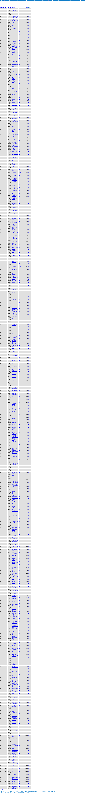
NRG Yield (13, 405)
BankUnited (13, 229)
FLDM (19, 111)
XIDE (19, 558)
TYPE (19, 137)
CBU (19, 221)
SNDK (19, 435)
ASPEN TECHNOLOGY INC (15, 131)
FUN (19, 91)
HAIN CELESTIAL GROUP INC (14, 17)
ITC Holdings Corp (14, 729)
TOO (19, 535)
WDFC (19, 88)
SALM (19, 422)
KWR (19, 34)
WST (19, 324)
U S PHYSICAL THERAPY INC (14, 10)
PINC (19, 252)
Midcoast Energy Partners (14, 651)
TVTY (19, 190)
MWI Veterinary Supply (15, 567)
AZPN (19, 131)
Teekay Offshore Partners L (14, 535)
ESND (19, 532)
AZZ (19, 97)
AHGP (19, 352)
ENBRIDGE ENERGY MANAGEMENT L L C (15, 626)
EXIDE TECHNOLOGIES (14, 558)
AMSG (19, 671)
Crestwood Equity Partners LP (14, 396)
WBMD (19, 573)
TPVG (19, 703)
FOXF (19, 31)
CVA (19, 593)
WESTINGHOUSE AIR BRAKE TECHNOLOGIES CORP (15, 486)
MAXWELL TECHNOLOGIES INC (15, 136)
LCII (19, 152)
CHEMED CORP (14, 218)
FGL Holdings (14, 108)
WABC (19, 488)
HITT (19, 765)
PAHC (19, 427)
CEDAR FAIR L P (14, 91)
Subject (13, 7)
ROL (19, 733)
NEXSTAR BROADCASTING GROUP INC (14, 495)
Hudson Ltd (13, 22)
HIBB (19, 329)
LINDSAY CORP (14, 61)
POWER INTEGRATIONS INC (15, 40)
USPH (19, 10)
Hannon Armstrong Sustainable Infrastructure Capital (15, 717)
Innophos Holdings (14, 527)
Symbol (20, 7)
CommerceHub (14, 172)
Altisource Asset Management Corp (14, 529)
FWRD (19, 212)
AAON (19, 256)
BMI (19, 640)
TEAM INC (13, 726)
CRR (19, 537)
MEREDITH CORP (14, 757)
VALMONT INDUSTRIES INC (14, 83)
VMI (19, 83)
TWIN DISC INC (14, 175)
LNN (19, 61)
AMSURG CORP (14, 671)
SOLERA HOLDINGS (15, 721)
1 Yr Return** (5, 7)
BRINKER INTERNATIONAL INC (15, 602)
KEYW (19, 308)
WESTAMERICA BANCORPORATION (15, 488)
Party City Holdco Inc (15, 103)
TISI (19, 726)
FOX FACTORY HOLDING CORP (14, 31)
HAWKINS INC (14, 723)
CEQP (19, 396)
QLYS (19, 160)
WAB (19, 486)
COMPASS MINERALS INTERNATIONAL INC (15, 302)
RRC (19, 745)
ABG (19, 66)
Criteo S (13, 8)
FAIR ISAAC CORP (14, 19)
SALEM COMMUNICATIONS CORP (15, 688)
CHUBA (20, 172)
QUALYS (13, 160)
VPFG (19, 600)
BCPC (19, 224)
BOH (19, 58)
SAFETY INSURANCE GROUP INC (15, 434)
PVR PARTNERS (14, 774)
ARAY (19, 68)
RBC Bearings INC (14, 158)
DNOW (19, 627)
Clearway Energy (14, 105)
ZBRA (19, 371)
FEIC (19, 385)
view (28, 8)
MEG (19, 521)
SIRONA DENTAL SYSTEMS (14, 410)
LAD (19, 134)
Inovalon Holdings (14, 106)
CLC (19, 441)
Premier (13, 252)
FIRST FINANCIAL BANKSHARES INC (14, 112)
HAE (19, 25)
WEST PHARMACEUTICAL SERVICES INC (15, 325)
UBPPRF (20, 697)
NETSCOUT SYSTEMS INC (14, 49)
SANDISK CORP (14, 435)
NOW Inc (13, 627)
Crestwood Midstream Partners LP (15, 735)
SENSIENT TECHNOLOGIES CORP (14, 200)
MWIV (19, 567)
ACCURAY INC (14, 68)
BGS (19, 645)
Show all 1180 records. (3, 789)
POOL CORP (14, 161)
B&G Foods (13, 645)
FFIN (19, 112)
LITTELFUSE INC (14, 241)
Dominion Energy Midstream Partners (14, 180)
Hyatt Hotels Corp (14, 380)
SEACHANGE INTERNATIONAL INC (15, 99)
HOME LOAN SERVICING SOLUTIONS (14, 737)
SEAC (19, 99)
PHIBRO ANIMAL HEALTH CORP (14, 394)
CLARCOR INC (14, 441)
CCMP (19, 86)
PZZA (19, 654)
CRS (19, 540)
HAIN (19, 17)
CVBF (19, 115)
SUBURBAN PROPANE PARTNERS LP (14, 384)
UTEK (19, 718)
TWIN (19, 175)
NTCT (19, 49)
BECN (19, 624)
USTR (19, 690)
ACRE (19, 657)
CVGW (19, 77)
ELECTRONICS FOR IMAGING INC (15, 305)
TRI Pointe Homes (14, 748)
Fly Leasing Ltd (14, 720)
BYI (19, 756)
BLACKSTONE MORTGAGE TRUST (15, 464)
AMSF (19, 74)
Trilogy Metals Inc (14, 14)
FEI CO (13, 385)
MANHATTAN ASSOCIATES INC (14, 55)
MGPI (19, 146)
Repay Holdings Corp (15, 11)
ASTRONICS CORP (15, 13)
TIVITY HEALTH (14, 190)
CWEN (19, 105)
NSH (19, 232)
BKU (19, 229)
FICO (19, 19)
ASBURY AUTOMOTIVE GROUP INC (14, 66)
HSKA (19, 28)
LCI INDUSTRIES (14, 152)
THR (19, 754)
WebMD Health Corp (15, 573)
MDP (19, 757)
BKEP (19, 169)
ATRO (19, 13)
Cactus (13, 80)
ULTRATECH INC (14, 390)
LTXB (19, 509)
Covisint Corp (14, 299)
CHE (19, 218)
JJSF (19, 326)
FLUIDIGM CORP (14, 111)
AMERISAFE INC (14, 74)
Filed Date (9, 7)
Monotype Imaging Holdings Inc (14, 137)
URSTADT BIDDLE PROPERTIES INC (14, 484)
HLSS (19, 743)
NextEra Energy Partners (14, 45)
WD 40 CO (13, 88)
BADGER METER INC (15, 640)
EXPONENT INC (14, 491)
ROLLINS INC (14, 733)
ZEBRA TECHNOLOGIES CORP (14, 371)
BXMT (19, 464)
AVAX (19, 686)
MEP (19, 651)
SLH (19, 721)
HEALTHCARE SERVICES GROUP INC (15, 226)
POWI (19, 40)
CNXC (19, 402)
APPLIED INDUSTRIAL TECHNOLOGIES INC (15, 463)
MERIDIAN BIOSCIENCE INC (14, 523)
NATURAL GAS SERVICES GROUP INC (15, 273)
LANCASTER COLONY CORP (14, 649)
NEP (19, 332)
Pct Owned (26, 7)
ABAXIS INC (14, 686)
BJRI (19, 64)
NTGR (19, 552)
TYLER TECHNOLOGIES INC (15, 481)
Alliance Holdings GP (15, 352)
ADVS (19, 561)
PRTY (19, 103)
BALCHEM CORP (14, 224)
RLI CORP (13, 249)
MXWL (19, 345)
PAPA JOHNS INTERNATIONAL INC (15, 437)
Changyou (13, 100)
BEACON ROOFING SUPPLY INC (15, 624)
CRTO (19, 8)
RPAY (19, 11)
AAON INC (13, 256)
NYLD (19, 405)
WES (19, 482)
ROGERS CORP (14, 46)
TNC (19, 283)
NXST (19, 338)
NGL (19, 534)
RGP (19, 768)
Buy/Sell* (1, 7)
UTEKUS (20, 390)
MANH (19, 55)
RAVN (19, 250)
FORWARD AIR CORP (15, 212)
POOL (19, 161)
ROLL (19, 158)
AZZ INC (13, 97)
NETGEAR (13, 552)
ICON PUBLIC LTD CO (15, 724)
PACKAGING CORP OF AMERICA (15, 432)
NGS (19, 272)
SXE (19, 424)
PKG (19, 432)
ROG (19, 46)
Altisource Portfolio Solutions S (14, 569)
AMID (19, 369)
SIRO (19, 691)
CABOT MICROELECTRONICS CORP (15, 87)
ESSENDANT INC (14, 532)
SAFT (19, 693)
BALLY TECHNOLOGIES (14, 756)
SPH (19, 419)
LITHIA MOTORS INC (15, 134)
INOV (19, 106)
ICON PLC (13, 503)
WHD (19, 80)
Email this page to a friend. (4, 5)
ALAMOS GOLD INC (15, 547)
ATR (19, 366)
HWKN (19, 723)
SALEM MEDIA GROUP (14, 276)
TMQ (19, 14)
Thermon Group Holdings (14, 754)
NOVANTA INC (14, 43)
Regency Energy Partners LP (14, 560)
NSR (19, 349)
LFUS (19, 241)
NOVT (19, 43)
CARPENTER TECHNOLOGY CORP (15, 540)
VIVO (19, 524)
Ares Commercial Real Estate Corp (15, 657)
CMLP (19, 735)
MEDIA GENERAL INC (15, 521)
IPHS (19, 527)
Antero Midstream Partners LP (14, 363)
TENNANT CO (14, 283)
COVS (19, 299)
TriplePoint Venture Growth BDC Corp (14, 553)
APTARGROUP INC (14, 366)
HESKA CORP (14, 28)
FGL (19, 207)
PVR (19, 774)
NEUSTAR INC (14, 349)
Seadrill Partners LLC (15, 750)
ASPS (19, 753)
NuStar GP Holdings (15, 232)
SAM (19, 459)
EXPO (19, 491)
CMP (19, 302)
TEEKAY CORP (14, 274)
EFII (19, 305)
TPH (19, 748)
